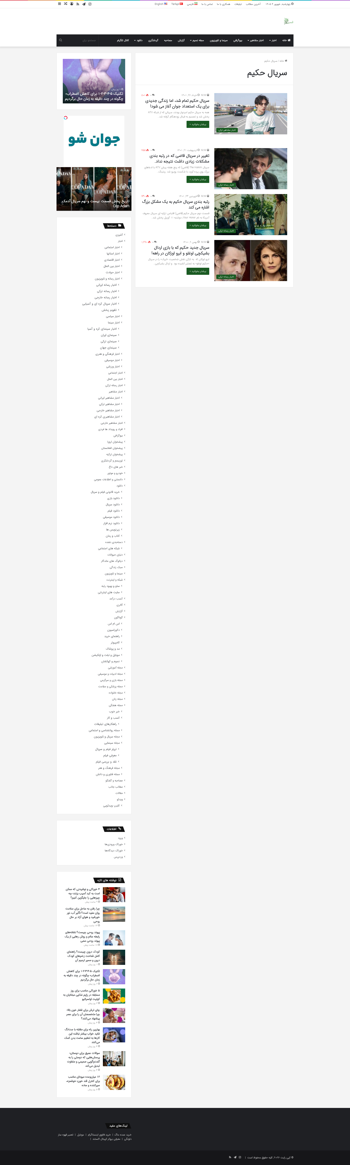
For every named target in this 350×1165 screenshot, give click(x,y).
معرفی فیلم (110, 755)
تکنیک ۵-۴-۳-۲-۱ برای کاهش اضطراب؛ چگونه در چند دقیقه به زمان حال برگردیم (94, 96)
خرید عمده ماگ (123, 1135)
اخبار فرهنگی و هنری (107, 354)
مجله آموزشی (115, 668)
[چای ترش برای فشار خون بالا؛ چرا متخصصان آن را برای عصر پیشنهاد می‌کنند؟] (114, 1015)
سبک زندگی (116, 567)
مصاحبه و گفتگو (114, 780)
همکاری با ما (223, 4)
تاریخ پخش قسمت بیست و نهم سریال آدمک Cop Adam (95, 203)
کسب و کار (113, 718)
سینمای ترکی (109, 341)
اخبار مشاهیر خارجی (108, 410)
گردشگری (153, 40)
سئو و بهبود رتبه (110, 586)
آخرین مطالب (253, 4)
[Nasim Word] (288, 21)
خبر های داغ (116, 467)
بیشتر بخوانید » (198, 124)
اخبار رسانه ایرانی (106, 285)
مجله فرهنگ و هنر (109, 768)
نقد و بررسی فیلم (106, 762)
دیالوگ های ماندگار (112, 561)
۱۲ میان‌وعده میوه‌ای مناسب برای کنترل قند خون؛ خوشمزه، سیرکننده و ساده (83, 1081)
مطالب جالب (115, 787)
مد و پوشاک (113, 649)
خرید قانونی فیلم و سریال (105, 492)
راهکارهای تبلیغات (105, 724)
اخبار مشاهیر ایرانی (109, 398)
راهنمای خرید (112, 636)
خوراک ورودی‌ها (114, 844)
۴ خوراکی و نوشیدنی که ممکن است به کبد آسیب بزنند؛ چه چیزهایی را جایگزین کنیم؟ (83, 893)
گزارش (181, 40)
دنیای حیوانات (115, 555)
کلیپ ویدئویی (111, 806)
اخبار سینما (114, 323)
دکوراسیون (113, 630)
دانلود (139, 40)
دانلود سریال (113, 504)
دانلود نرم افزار (111, 523)
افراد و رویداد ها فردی (110, 429)
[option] (94, 81)
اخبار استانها (113, 254)
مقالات (119, 793)
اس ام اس (114, 624)
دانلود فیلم (114, 511)
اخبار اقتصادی (112, 260)
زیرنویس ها (113, 530)
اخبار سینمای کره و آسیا (102, 329)
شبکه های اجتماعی (109, 548)
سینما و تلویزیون (219, 40)
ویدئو (120, 799)
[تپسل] (66, 118)
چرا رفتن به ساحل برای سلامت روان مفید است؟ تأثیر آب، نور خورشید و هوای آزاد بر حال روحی (82, 915)
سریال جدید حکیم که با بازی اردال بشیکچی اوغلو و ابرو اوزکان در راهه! (180, 250)
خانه (285, 40)
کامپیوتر (115, 642)
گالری (119, 605)
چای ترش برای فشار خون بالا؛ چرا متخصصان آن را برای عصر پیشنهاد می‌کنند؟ (83, 1014)
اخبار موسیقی (112, 360)
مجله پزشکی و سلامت (110, 686)
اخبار (274, 40)
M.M (203, 95)
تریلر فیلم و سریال (106, 749)
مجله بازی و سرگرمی (111, 680)
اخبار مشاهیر (257, 40)
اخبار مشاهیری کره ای (107, 417)
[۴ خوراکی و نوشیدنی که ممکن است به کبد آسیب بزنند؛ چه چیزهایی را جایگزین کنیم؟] (114, 894)
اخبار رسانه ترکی (107, 291)
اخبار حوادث (113, 272)
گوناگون (118, 617)
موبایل (80, 1135)
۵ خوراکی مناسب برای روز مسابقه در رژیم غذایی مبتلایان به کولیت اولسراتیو (81, 994)
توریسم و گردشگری (112, 461)
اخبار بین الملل (112, 266)
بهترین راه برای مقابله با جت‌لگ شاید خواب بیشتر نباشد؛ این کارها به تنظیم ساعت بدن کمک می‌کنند (82, 1035)
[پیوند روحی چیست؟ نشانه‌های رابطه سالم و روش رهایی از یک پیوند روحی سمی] (114, 937)
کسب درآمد (116, 599)
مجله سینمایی (112, 743)
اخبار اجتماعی (112, 247)
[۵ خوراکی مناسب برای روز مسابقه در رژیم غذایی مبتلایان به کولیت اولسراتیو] (114, 996)
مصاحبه (168, 40)
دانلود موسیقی (111, 517)
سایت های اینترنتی (109, 592)
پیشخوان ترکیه (114, 454)
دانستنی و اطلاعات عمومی (108, 479)
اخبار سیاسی (113, 316)
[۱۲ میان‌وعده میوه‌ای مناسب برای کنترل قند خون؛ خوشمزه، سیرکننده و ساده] (114, 1082)
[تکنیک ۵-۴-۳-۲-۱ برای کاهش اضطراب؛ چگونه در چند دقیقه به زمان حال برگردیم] (114, 976)
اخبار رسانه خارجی (106, 297)
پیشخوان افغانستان (112, 448)
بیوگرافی (237, 40)
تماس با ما (207, 4)
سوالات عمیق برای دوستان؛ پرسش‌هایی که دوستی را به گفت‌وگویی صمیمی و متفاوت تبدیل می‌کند (83, 1059)
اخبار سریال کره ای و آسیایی (99, 304)
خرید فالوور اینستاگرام (99, 1135)
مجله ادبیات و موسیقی (110, 674)
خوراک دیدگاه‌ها (114, 851)
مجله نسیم (198, 40)
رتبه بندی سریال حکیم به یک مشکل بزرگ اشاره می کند (175, 204)
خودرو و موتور (115, 473)
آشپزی (119, 235)
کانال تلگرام (123, 40)
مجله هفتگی (116, 705)
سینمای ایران (109, 335)
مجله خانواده (116, 693)
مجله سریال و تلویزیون (107, 737)
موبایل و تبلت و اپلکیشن (106, 655)
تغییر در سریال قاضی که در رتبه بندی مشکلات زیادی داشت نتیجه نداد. (179, 159)
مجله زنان (117, 699)
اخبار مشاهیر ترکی (109, 404)
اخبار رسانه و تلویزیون (107, 279)
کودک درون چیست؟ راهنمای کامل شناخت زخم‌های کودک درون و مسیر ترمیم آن (83, 955)
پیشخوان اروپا (115, 442)
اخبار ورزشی (113, 366)
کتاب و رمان (113, 536)
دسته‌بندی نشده (114, 542)
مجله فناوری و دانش (108, 774)
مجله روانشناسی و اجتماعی (104, 730)
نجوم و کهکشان (110, 661)
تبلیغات (238, 4)
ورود (120, 838)
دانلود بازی (113, 498)
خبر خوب (114, 711)
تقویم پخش (109, 310)
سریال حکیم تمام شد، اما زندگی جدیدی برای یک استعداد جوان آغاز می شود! (177, 103)
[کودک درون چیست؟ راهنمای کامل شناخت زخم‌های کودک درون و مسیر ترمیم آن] (114, 957)
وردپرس (118, 857)
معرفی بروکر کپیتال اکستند (106, 1139)
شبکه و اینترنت (114, 580)
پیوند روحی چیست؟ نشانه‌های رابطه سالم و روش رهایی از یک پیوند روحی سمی (82, 936)
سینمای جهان (108, 348)
